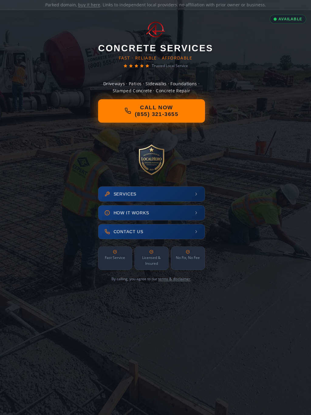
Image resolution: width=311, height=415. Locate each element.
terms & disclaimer (174, 278)
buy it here (89, 5)
